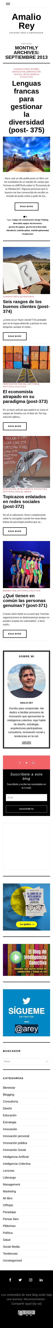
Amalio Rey (26, 21)
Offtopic (8, 387)
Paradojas (9, 1212)
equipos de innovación (32, 223)
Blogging (8, 1094)
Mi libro (7, 1198)
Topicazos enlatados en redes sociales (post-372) (24, 501)
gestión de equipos (17, 227)
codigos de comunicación (23, 220)
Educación (18, 72)
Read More (26, 206)
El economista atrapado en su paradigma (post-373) (25, 396)
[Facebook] (12, 1280)
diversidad (17, 223)
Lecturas (33, 384)
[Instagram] (31, 1280)
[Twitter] (21, 1280)
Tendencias (10, 1253)
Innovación (10, 1129)
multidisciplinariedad (40, 230)
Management (11, 1184)
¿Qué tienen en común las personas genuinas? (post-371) (25, 600)
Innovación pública (15, 1143)
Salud (6, 1239)
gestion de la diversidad (36, 227)
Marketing (9, 591)
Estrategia (27, 297)
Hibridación (11, 230)
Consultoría (22, 69)
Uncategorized (12, 1260)
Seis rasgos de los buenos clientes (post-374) (26, 306)
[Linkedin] (40, 1280)
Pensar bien (11, 1219)
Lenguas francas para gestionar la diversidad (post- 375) (26, 106)
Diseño (35, 69)
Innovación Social (14, 384)
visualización (27, 234)
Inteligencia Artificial (16, 1156)
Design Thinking (41, 220)
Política (20, 387)
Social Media (23, 492)
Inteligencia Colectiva (32, 489)
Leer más (26, 742)
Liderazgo (9, 1177)
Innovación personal (16, 1136)
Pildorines (9, 1226)
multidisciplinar (23, 230)
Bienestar (9, 1087)
